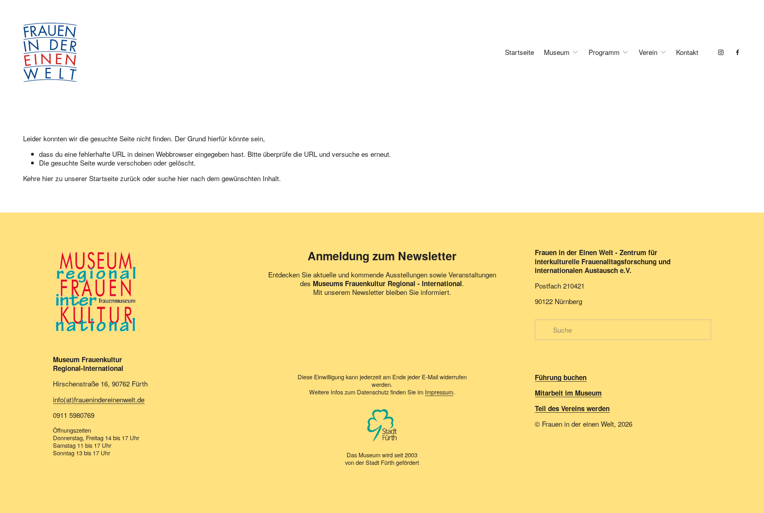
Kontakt (687, 52)
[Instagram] (720, 52)
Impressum (439, 392)
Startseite (519, 52)
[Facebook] (737, 52)
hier (47, 178)
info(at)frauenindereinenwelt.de (98, 399)
